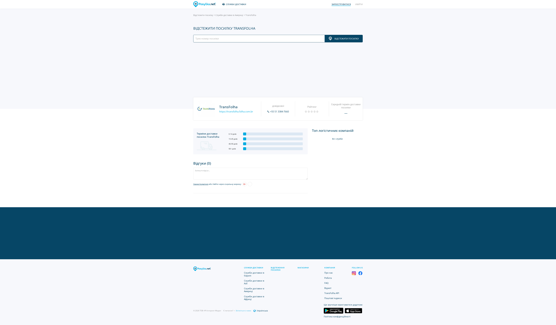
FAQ (326, 283)
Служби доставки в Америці (229, 15)
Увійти (359, 4)
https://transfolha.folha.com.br (236, 111)
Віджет (327, 288)
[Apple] (250, 184)
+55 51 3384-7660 (279, 111)
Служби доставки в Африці (254, 298)
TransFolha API (331, 293)
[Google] (244, 184)
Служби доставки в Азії (254, 282)
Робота (328, 277)
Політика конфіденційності (337, 316)
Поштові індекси (333, 298)
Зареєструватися (200, 184)
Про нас (328, 272)
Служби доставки (236, 4)
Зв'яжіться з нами (243, 310)
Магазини (303, 267)
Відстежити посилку (203, 15)
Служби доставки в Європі (254, 274)
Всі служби (337, 139)
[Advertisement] (277, 70)
